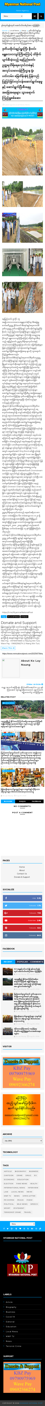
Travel (27, 1212)
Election (8, 1184)
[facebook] (4, 1228)
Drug (28, 1175)
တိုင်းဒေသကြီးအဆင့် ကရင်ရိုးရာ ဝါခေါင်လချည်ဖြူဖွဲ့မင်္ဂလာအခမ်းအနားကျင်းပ (27, 1031)
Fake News (21, 1184)
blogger (8, 801)
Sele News (22, 1204)
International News (14, 1188)
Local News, (20, 105)
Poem (29, 1200)
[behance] (32, 1228)
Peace (20, 1200)
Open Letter (29, 1196)
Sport (7, 1208)
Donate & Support (22, 877)
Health (33, 1184)
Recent (8, 962)
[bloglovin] (20, 1228)
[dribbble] (24, 1228)
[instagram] (36, 1228)
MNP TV (7, 1196)
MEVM (29, 1192)
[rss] (28, 1228)
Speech (34, 1204)
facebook (36, 801)
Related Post (8, 697)
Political (9, 1204)
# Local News (13, 617)
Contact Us (22, 874)
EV (35, 1175)
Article (8, 1171)
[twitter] (7, 1228)
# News (24, 617)
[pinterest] (16, 1228)
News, (27, 105)
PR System (9, 1200)
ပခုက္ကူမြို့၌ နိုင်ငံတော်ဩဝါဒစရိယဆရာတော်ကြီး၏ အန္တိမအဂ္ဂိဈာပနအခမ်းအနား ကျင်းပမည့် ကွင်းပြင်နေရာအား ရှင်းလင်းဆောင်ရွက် (21, 724)
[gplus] (12, 1228)
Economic (9, 1179)
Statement (19, 1208)
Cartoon (9, 1175)
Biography (20, 1171)
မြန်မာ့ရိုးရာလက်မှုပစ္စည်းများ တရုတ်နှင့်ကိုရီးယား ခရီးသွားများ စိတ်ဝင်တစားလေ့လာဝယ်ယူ (20, 790)
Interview (33, 1188)
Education (23, 1179)
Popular (22, 962)
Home (4, 31)
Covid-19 (10, 1317)
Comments (36, 962)
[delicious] (40, 1228)
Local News (40, 25)
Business (33, 1171)
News (24, 31)
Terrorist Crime (12, 1212)
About (22, 870)
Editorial (10, 1322)
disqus (22, 801)
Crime (20, 1175)
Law (6, 1192)
